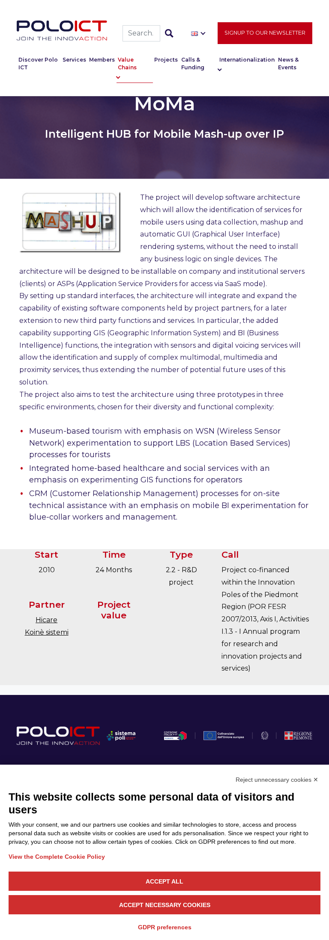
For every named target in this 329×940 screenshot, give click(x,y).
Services (74, 59)
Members (102, 59)
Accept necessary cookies (164, 905)
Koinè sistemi (47, 632)
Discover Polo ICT (38, 63)
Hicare (46, 620)
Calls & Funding (192, 63)
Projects (166, 59)
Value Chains (127, 63)
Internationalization (247, 59)
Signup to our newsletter (264, 33)
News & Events (288, 63)
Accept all (164, 881)
